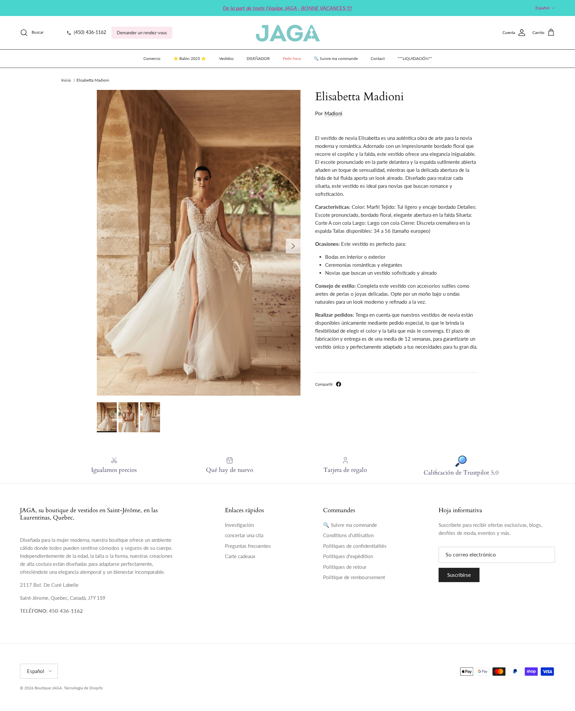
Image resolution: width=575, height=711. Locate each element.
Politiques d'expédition (348, 556)
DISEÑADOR (258, 58)
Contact (378, 58)
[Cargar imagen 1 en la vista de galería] (198, 243)
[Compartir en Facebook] (338, 384)
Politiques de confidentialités (355, 546)
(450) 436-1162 (89, 32)
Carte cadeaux (240, 556)
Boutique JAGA (48, 687)
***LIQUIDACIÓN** (415, 58)
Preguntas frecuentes (248, 546)
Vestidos (226, 58)
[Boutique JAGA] (287, 33)
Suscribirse (459, 575)
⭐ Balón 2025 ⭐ (189, 58)
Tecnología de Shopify (83, 687)
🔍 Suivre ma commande (336, 58)
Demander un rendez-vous (142, 32)
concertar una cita (244, 535)
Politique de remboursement (354, 577)
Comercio (151, 58)
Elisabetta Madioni (93, 80)
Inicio (66, 80)
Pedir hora (292, 58)
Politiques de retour (344, 567)
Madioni (333, 113)
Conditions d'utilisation (348, 535)
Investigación (239, 525)
